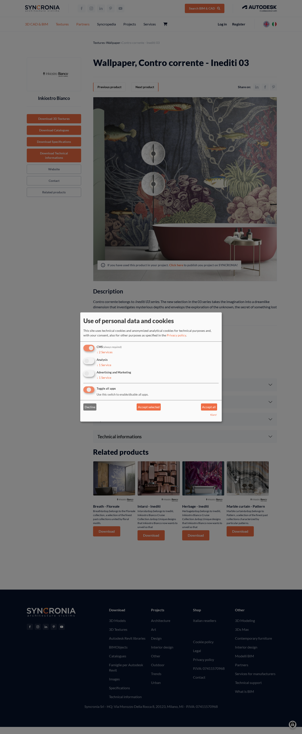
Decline (90, 407)
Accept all (209, 407)
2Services (105, 352)
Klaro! (213, 415)
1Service (104, 365)
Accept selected (149, 407)
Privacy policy (176, 335)
